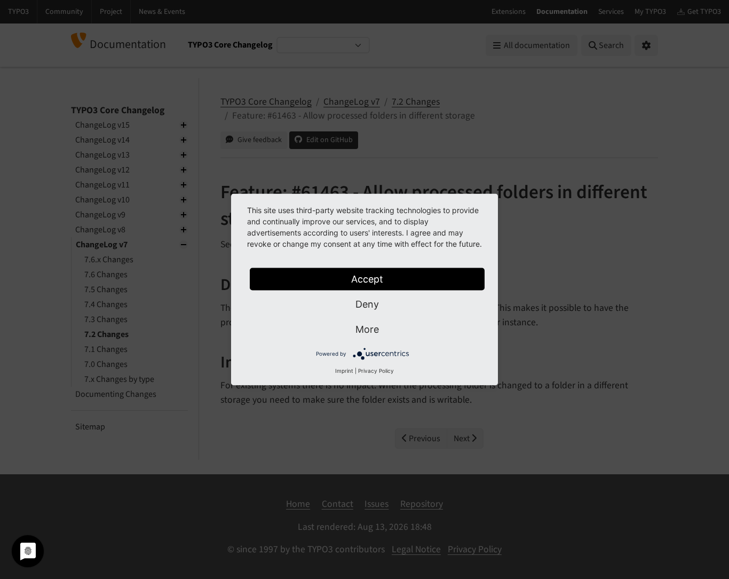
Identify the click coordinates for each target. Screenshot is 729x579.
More (367, 329)
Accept (367, 279)
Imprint (344, 370)
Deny (367, 304)
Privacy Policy (376, 370)
